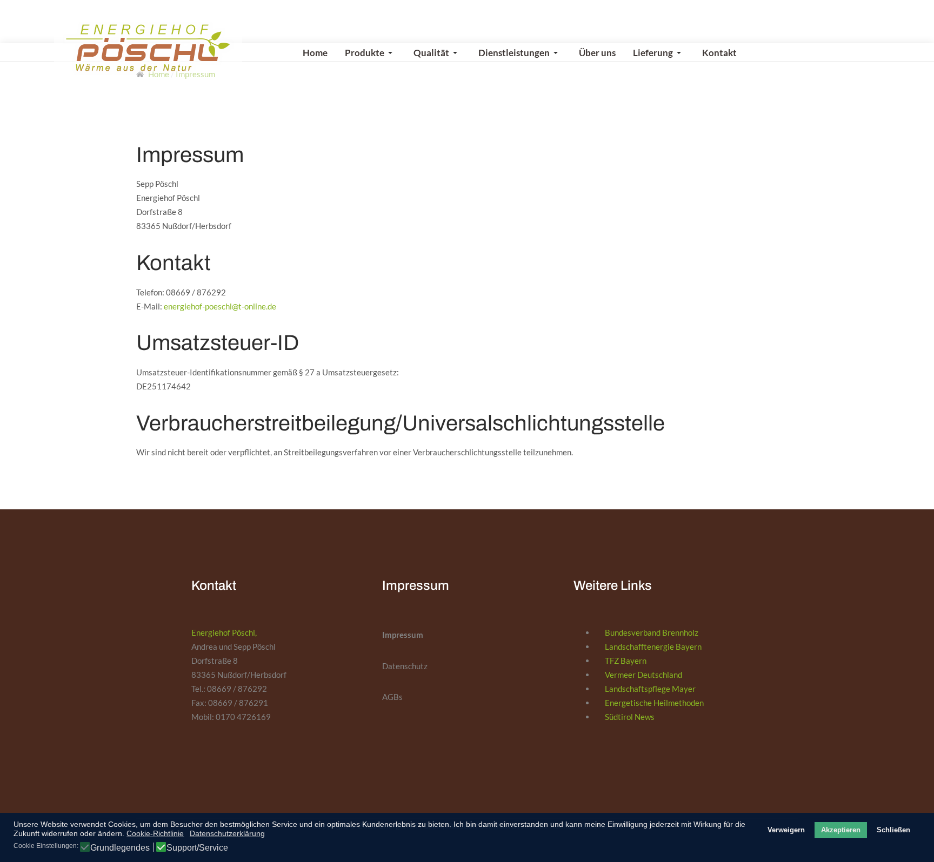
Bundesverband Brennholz (651, 632)
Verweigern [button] (786, 830)
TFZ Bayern (625, 660)
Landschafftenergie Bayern (653, 646)
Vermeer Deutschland (643, 674)
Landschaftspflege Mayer (650, 688)
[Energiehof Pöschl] (148, 48)
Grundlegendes (120, 848)
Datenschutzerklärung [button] (227, 833)
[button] (370, 52)
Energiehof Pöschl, (224, 632)
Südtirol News (630, 717)
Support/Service (197, 848)
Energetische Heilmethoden (654, 703)
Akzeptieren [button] (840, 830)
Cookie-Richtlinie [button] (155, 833)
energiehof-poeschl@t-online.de (220, 306)
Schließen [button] (893, 830)
